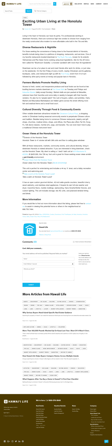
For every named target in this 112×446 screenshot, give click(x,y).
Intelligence (60, 305)
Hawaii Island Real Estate (41, 417)
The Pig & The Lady (64, 57)
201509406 (46, 214)
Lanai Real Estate (40, 419)
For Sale (74, 214)
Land (31, 308)
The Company (94, 415)
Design (26, 305)
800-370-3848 (55, 400)
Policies (21, 415)
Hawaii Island (49, 305)
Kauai (80, 305)
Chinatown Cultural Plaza (69, 113)
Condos (52, 214)
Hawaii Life (27, 29)
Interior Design (71, 305)
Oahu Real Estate (40, 413)
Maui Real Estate (39, 415)
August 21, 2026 (32, 385)
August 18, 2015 (36, 29)
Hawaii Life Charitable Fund (97, 422)
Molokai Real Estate (40, 421)
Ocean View (33, 216)
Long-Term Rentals (58, 411)
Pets (38, 216)
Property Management (59, 413)
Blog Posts (48, 234)
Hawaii (39, 326)
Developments (39, 423)
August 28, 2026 (33, 320)
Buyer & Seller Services (96, 419)
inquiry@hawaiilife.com (56, 231)
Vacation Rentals (57, 409)
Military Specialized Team (97, 426)
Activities (26, 368)
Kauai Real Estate (40, 411)
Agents (25, 301)
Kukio (87, 305)
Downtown (58, 214)
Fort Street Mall (58, 89)
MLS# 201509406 (59, 163)
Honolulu (79, 214)
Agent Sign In (6, 412)
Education (82, 345)
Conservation (80, 301)
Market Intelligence (57, 308)
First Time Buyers (66, 214)
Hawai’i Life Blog (76, 409)
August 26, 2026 (33, 362)
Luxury (46, 308)
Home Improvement (49, 348)
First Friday (65, 74)
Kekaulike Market (28, 92)
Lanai (25, 308)
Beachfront (34, 301)
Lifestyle (38, 308)
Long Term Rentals (40, 427)
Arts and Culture (28, 326)
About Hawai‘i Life (95, 413)
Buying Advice (61, 301)
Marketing (82, 308)
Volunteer (61, 326)
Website (41, 234)
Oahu (25, 17)
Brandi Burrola (25, 338)
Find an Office (7, 409)
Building (52, 301)
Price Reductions (45, 216)
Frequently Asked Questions (96, 434)
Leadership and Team (96, 417)
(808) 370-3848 (76, 231)
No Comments (46, 29)
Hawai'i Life (25, 320)
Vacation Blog (75, 411)
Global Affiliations (95, 430)
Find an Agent (93, 409)
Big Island (44, 301)
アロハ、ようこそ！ (41, 425)
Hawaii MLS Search (40, 409)
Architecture (27, 345)
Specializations (94, 424)
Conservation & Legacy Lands (98, 428)
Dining (32, 305)
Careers (92, 432)
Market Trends (71, 308)
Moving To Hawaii (66, 352)
